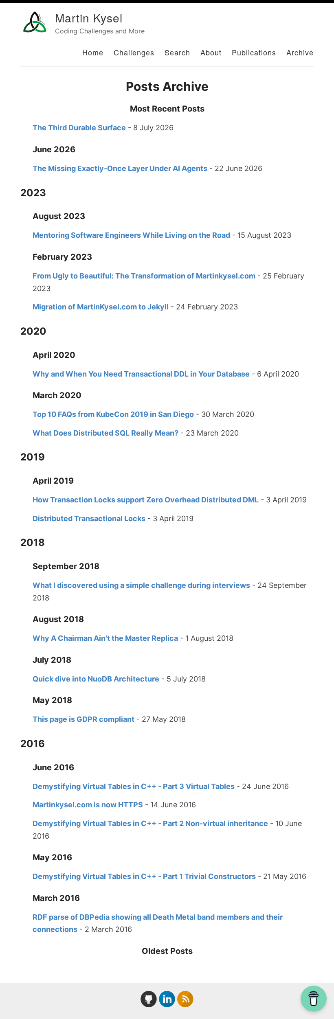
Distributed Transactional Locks (89, 518)
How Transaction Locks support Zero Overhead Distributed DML (146, 499)
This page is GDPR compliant (83, 719)
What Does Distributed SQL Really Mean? (105, 433)
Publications (254, 52)
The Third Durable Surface (79, 127)
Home (92, 52)
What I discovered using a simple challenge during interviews (141, 585)
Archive (300, 52)
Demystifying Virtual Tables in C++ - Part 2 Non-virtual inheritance (150, 823)
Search (177, 52)
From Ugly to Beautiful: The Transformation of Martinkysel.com (144, 276)
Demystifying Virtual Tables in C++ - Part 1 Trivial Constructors (144, 876)
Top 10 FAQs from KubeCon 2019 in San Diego (113, 414)
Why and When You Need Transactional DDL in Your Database (141, 374)
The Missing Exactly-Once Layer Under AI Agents (120, 168)
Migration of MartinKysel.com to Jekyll (101, 306)
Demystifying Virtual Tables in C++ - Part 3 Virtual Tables (134, 786)
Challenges (134, 52)
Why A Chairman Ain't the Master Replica (105, 638)
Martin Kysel (89, 17)
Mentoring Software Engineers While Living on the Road (131, 235)
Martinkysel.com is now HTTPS (88, 804)
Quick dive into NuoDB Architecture (96, 679)
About (211, 52)
